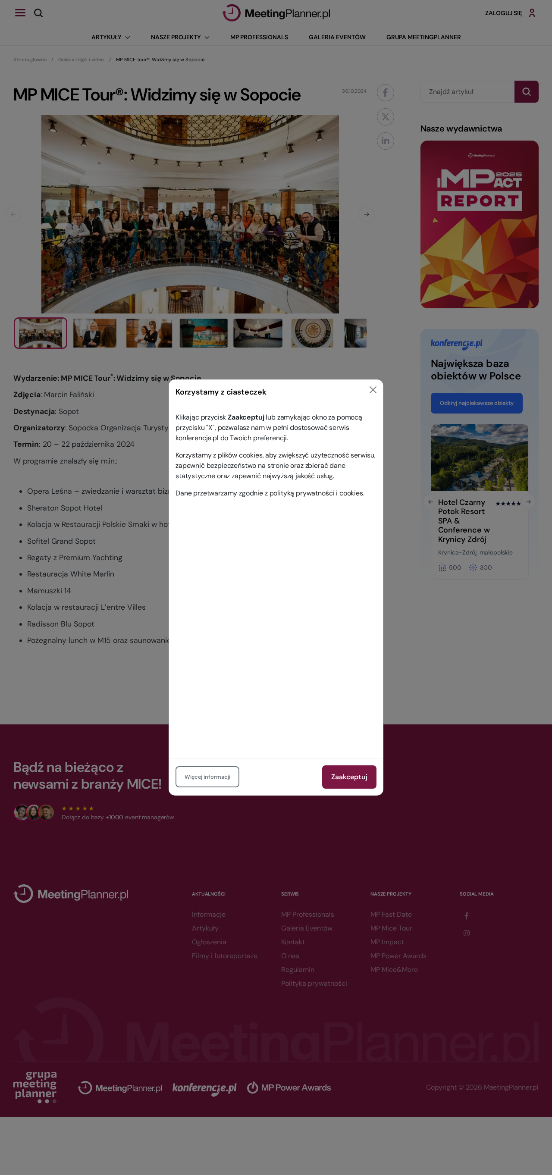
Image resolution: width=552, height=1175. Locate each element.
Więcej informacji (207, 776)
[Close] (373, 390)
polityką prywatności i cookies (316, 493)
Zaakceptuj (349, 776)
